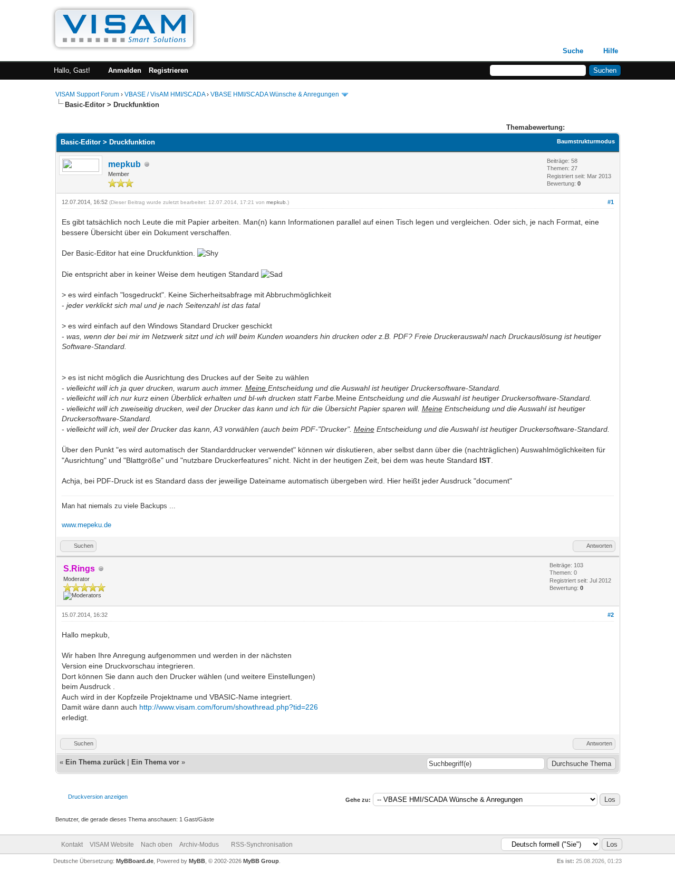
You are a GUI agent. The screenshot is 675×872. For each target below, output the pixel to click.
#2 (611, 615)
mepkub (124, 164)
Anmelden (124, 70)
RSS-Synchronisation (262, 844)
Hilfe (610, 51)
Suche (573, 51)
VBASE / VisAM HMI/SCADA (164, 94)
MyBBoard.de (134, 861)
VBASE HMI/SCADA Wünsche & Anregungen (274, 94)
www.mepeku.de (86, 525)
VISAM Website (112, 844)
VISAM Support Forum (87, 94)
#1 (611, 202)
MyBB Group (261, 861)
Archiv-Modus (199, 844)
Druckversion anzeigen (98, 796)
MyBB (197, 861)
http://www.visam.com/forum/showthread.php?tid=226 (228, 707)
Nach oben (156, 844)
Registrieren (168, 70)
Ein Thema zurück (95, 762)
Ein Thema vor (155, 762)
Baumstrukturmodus (586, 141)
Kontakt (72, 844)
